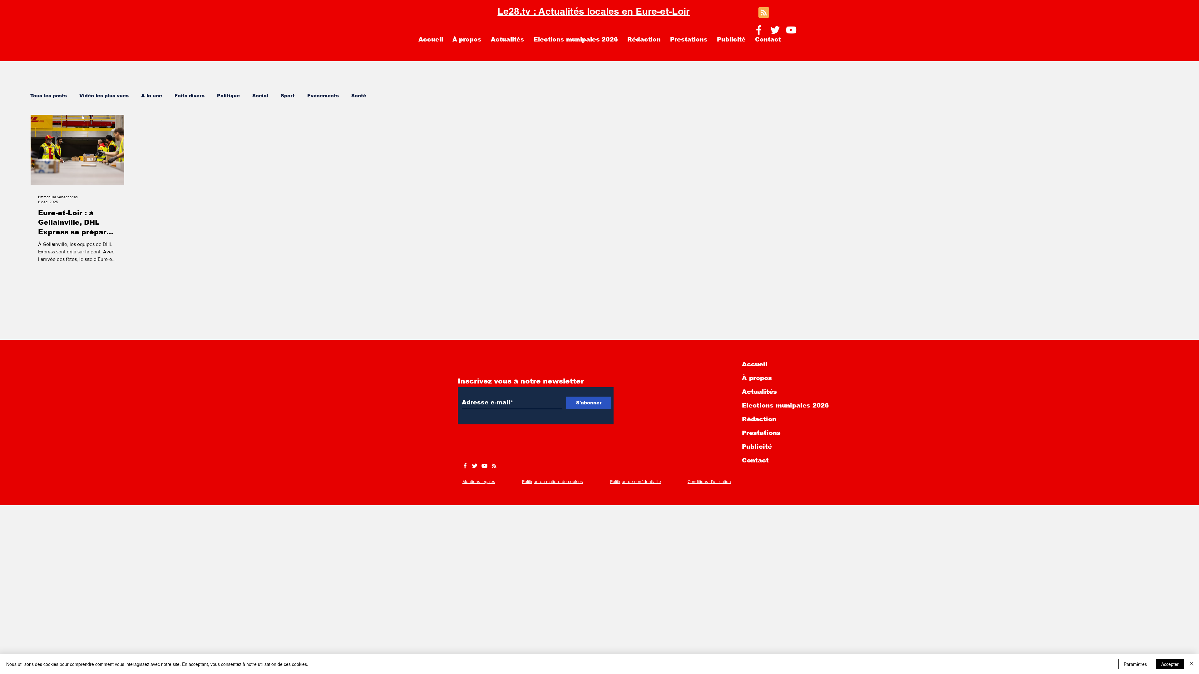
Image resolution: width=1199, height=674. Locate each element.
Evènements (323, 95)
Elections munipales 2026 (785, 405)
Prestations (761, 432)
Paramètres (1135, 664)
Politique (228, 95)
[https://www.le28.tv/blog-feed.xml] (494, 465)
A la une (151, 95)
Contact (755, 460)
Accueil (754, 364)
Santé (358, 95)
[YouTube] (791, 30)
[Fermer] (1191, 664)
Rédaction (759, 419)
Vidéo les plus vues (104, 95)
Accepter (1170, 664)
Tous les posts (48, 95)
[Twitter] (775, 30)
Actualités (759, 391)
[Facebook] (758, 30)
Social (260, 95)
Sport (288, 95)
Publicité (757, 446)
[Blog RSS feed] (763, 12)
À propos (757, 377)
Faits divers (190, 95)
